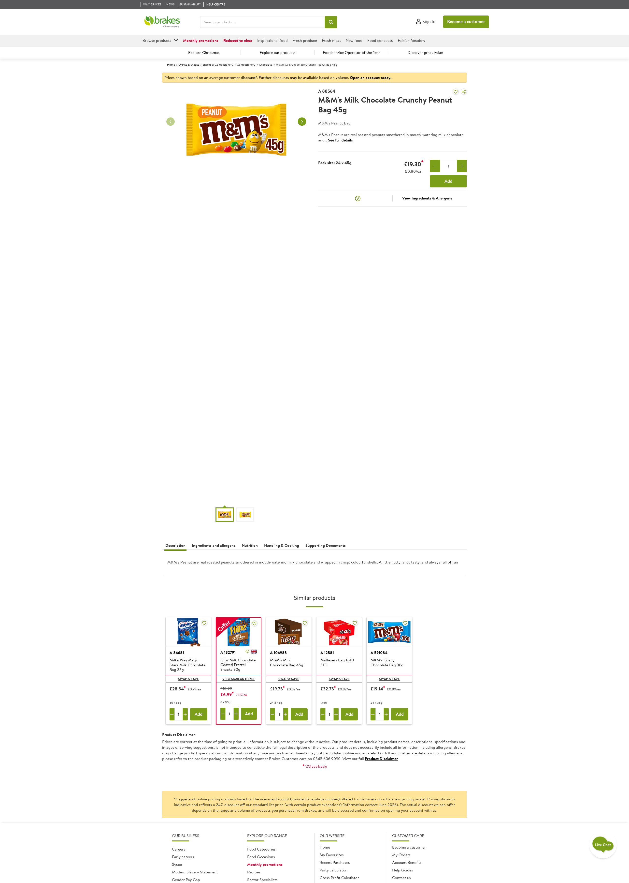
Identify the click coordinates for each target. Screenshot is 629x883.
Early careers (183, 856)
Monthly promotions (265, 864)
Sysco (177, 864)
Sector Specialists (262, 879)
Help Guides (402, 870)
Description (175, 545)
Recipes (253, 872)
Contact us (401, 877)
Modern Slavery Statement (195, 872)
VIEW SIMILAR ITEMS (238, 678)
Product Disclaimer (381, 758)
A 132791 (228, 652)
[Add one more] (462, 166)
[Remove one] (435, 166)
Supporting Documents (325, 545)
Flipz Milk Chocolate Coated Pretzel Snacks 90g (238, 665)
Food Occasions (261, 856)
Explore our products (278, 52)
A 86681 (177, 652)
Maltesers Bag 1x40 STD (337, 662)
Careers (178, 849)
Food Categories (261, 849)
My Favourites (332, 854)
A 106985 (278, 652)
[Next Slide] (302, 122)
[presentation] (314, 564)
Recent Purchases (335, 862)
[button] (331, 22)
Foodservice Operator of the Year (351, 52)
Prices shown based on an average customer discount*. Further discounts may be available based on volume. (277, 77)
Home (171, 64)
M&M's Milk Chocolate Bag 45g (286, 662)
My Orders (401, 854)
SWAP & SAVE (188, 678)
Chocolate (265, 64)
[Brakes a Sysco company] (162, 22)
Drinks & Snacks (189, 64)
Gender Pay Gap (186, 879)
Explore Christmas (204, 52)
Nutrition (250, 545)
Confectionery (246, 64)
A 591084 (379, 652)
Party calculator (333, 870)
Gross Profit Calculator (339, 877)
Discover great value (425, 52)
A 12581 (327, 652)
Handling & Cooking (281, 545)
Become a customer (466, 21)
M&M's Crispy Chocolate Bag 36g (387, 662)
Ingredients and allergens (213, 545)
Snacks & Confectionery (218, 64)
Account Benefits (407, 862)
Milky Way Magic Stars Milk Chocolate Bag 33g (187, 665)
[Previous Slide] (170, 122)
